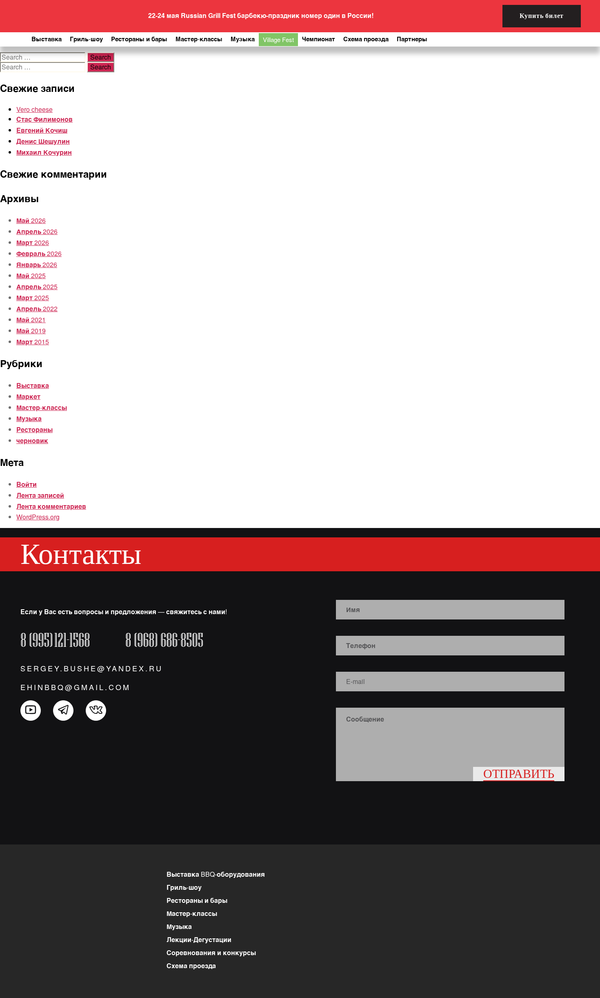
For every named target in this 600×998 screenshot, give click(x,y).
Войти (26, 484)
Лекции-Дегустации (199, 939)
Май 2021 (31, 319)
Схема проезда (191, 965)
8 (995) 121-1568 (55, 640)
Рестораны (34, 429)
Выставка (32, 385)
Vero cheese (34, 109)
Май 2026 (31, 220)
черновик (32, 440)
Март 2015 (32, 341)
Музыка (29, 418)
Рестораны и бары (197, 900)
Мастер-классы (41, 407)
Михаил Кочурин (44, 152)
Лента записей (40, 495)
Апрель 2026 (37, 231)
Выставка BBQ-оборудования (216, 874)
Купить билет (542, 15)
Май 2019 (31, 330)
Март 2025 (32, 297)
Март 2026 (32, 242)
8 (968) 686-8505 (164, 640)
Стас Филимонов (44, 119)
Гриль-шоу (184, 887)
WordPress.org (38, 516)
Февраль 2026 (39, 253)
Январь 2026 (36, 264)
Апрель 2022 (37, 308)
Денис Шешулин (43, 141)
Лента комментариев (51, 506)
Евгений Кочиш (41, 130)
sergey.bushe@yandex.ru (91, 668)
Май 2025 (31, 275)
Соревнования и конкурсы (211, 952)
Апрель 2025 (37, 286)
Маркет (28, 396)
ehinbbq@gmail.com (75, 687)
